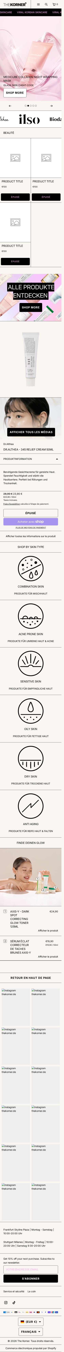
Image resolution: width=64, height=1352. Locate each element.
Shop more (15, 92)
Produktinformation (17, 458)
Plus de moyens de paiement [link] (31, 527)
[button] (30, 432)
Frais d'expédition (11, 504)
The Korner (23, 1340)
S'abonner (31, 1278)
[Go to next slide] (25, 106)
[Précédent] (10, 106)
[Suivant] (51, 106)
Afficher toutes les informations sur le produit (31, 536)
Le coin (32, 1291)
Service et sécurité (13, 1291)
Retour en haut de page (31, 977)
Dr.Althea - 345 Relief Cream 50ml (28, 449)
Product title (12, 181)
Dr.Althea (8, 444)
